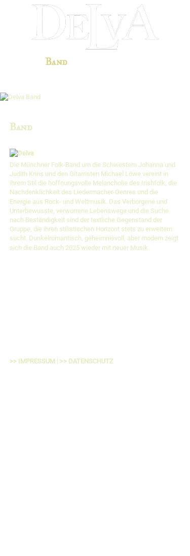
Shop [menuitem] (166, 61)
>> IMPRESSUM (32, 361)
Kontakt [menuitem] (98, 74)
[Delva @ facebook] (96, 437)
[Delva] (22, 153)
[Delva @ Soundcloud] (172, 437)
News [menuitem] (25, 61)
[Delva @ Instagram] (147, 437)
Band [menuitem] (56, 61)
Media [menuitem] (133, 61)
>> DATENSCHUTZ (86, 361)
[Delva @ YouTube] (121, 437)
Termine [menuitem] (93, 61)
